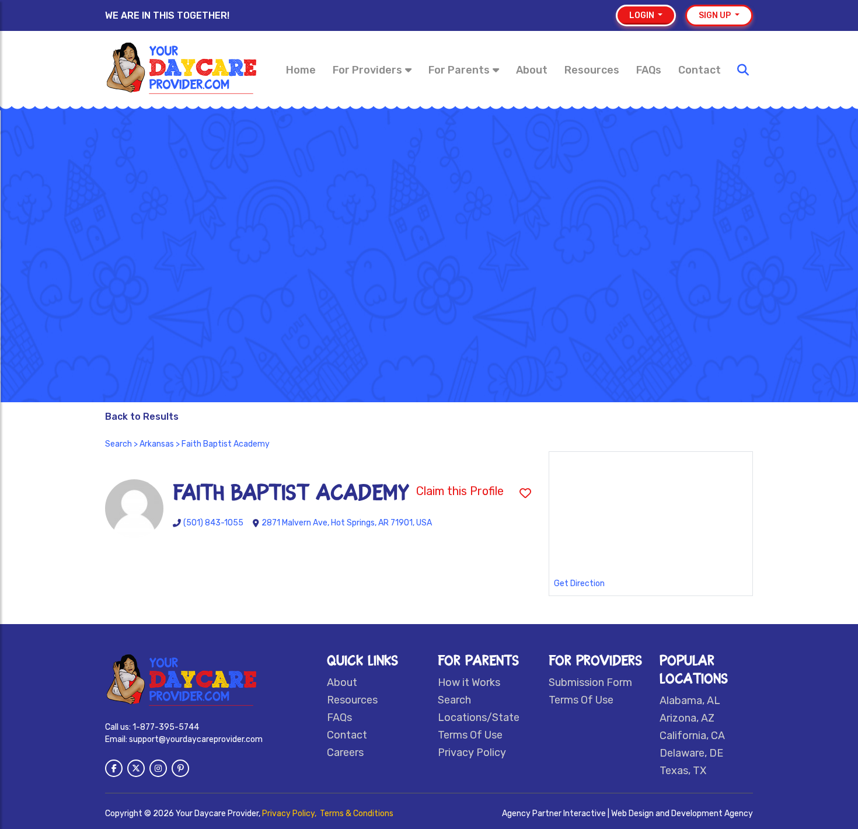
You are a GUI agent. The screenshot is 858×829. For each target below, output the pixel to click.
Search (118, 444)
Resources (591, 70)
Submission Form (590, 682)
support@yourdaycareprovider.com (196, 739)
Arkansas (156, 444)
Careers (345, 752)
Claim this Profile (460, 491)
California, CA (692, 735)
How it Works (469, 682)
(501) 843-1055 (213, 523)
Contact (699, 70)
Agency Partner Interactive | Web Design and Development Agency (627, 813)
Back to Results (142, 416)
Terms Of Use (470, 735)
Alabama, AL (690, 700)
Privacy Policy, (290, 813)
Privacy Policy (472, 752)
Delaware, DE (691, 753)
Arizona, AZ (687, 718)
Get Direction (579, 583)
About (531, 70)
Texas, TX (683, 770)
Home (301, 70)
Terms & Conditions (356, 813)
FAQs (648, 70)
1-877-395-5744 (165, 727)
